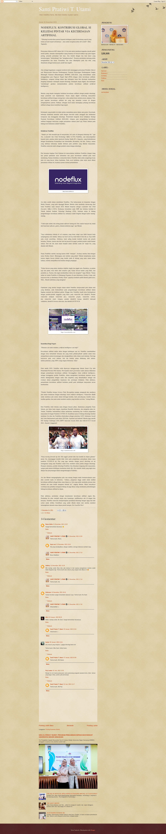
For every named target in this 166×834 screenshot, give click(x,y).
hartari (47, 642)
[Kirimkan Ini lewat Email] (58, 510)
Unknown (48, 592)
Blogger (93, 830)
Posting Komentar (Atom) (53, 729)
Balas (47, 529)
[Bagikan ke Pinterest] (65, 510)
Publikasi (103, 78)
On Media (47, 513)
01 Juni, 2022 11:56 (58, 670)
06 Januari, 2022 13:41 (56, 642)
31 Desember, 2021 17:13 (75, 552)
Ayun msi (53, 544)
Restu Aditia (49, 524)
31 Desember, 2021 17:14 (75, 579)
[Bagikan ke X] (62, 510)
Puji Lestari (48, 670)
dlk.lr (47, 617)
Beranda (70, 726)
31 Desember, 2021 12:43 (63, 544)
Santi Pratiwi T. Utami (65, 9)
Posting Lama (92, 726)
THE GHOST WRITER (53, 803)
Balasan (49, 533)
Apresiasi (103, 71)
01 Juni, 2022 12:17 (69, 684)
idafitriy (47, 565)
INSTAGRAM (105, 92)
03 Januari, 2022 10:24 (70, 629)
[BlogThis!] (60, 510)
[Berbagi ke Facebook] (63, 510)
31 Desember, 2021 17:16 (75, 604)
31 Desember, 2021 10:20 (60, 524)
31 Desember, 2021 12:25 (58, 565)
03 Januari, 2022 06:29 (55, 617)
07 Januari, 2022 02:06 (70, 657)
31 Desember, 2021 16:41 (59, 592)
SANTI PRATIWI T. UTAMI (57, 536)
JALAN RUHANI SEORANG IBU (56, 813)
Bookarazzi (104, 73)
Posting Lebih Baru (46, 726)
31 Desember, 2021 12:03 (75, 536)
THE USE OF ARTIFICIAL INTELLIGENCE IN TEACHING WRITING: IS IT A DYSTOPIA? (72, 793)
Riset (102, 80)
